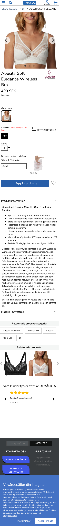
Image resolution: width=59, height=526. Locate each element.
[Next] (52, 40)
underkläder (10, 8)
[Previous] (6, 40)
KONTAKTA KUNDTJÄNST (16, 470)
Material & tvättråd (12, 312)
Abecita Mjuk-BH (11, 330)
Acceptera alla (45, 521)
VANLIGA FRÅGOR (16, 459)
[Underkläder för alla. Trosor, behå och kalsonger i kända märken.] (29, 2)
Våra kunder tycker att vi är (29, 386)
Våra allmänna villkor (43, 461)
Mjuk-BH (7, 337)
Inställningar (24, 521)
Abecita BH (33, 330)
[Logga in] (47, 3)
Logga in (47, 4)
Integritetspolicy (43, 464)
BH (20, 337)
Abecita (49, 330)
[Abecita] (49, 78)
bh (23, 8)
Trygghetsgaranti (43, 457)
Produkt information (13, 201)
